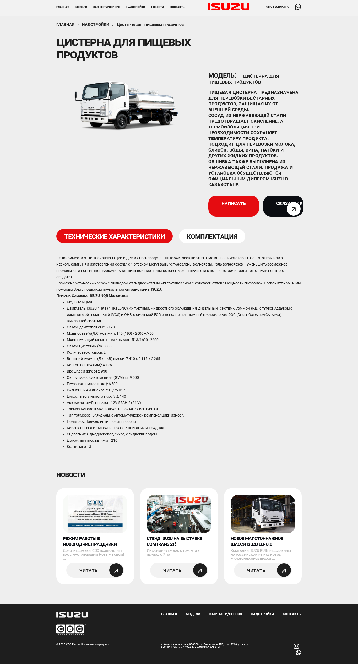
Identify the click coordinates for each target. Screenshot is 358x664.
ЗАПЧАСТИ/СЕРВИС (106, 7)
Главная (65, 24)
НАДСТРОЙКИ (135, 7)
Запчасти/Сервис (225, 614)
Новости (157, 7)
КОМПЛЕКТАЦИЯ (212, 236)
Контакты (177, 7)
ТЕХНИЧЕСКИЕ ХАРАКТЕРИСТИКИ (114, 236)
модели (81, 7)
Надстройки (95, 24)
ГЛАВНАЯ (62, 7)
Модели (193, 614)
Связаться (289, 203)
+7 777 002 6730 (187, 646)
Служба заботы (209, 646)
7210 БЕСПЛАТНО (277, 6)
